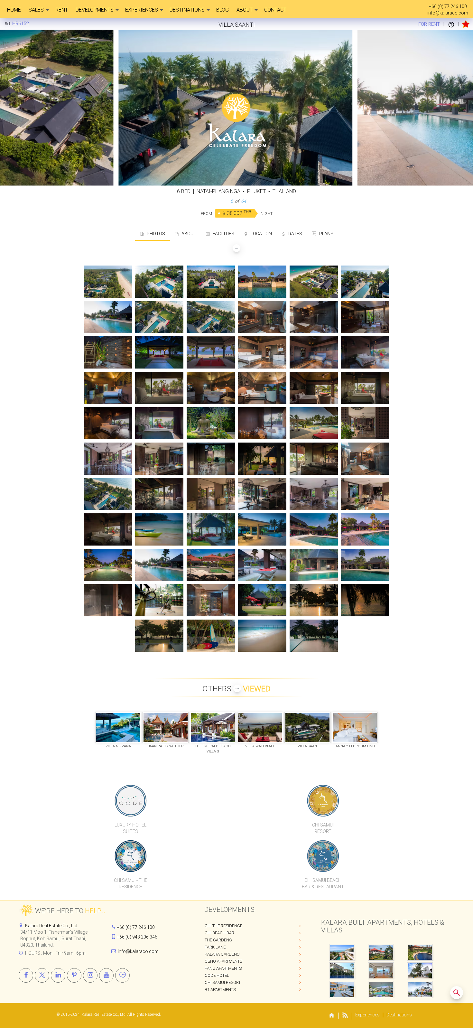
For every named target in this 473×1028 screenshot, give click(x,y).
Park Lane (215, 947)
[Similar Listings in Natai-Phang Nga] (456, 992)
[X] (42, 975)
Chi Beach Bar (219, 932)
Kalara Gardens (222, 954)
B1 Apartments (220, 989)
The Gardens (218, 940)
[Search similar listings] (456, 992)
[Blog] (345, 1016)
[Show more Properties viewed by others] (237, 688)
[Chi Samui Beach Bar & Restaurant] (323, 856)
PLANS (324, 233)
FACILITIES (222, 233)
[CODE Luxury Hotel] (131, 800)
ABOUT (187, 233)
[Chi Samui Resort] (323, 800)
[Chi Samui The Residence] (131, 856)
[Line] (122, 975)
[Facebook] (26, 975)
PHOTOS (154, 233)
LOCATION (260, 233)
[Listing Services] (451, 24)
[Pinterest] (74, 975)
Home (14, 10)
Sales (36, 10)
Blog (222, 10)
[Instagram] (90, 975)
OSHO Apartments (223, 961)
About (244, 10)
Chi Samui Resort (223, 982)
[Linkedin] (58, 975)
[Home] (332, 1016)
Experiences (141, 10)
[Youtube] (106, 975)
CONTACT (275, 10)
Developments (95, 10)
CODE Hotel (217, 975)
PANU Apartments (223, 968)
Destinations (187, 10)
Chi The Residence (223, 925)
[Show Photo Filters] (236, 248)
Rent (61, 10)
